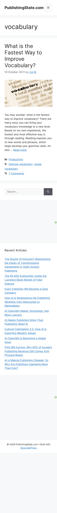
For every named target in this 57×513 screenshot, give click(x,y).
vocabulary (11, 168)
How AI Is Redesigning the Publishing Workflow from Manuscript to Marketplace (27, 301)
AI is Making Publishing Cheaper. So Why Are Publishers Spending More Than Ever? (26, 364)
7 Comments (16, 173)
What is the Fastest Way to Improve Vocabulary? (23, 55)
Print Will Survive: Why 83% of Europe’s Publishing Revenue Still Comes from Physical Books (28, 351)
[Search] (48, 191)
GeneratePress (28, 447)
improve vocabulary (20, 164)
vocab (37, 164)
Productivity (16, 159)
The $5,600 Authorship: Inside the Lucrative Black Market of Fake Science (26, 279)
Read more (20, 150)
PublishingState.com (24, 7)
